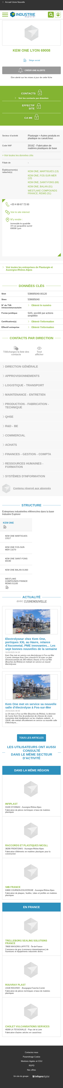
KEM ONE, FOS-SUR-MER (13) (42, 176)
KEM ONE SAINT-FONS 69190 (16, 559)
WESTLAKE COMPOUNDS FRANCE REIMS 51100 (16, 581)
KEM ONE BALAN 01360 (16, 570)
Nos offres (31, 1070)
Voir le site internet (20, 212)
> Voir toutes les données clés (17, 155)
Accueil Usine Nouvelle (15, 2)
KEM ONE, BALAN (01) (40, 186)
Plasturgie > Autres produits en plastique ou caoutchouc (44, 137)
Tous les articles (31, 738)
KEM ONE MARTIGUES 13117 (16, 537)
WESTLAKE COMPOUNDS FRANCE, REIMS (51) (42, 192)
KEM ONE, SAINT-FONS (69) (43, 182)
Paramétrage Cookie (31, 1057)
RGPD (31, 1066)
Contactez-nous (31, 1052)
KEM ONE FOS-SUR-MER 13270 (15, 548)
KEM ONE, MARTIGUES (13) (43, 171)
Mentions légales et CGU (31, 1061)
